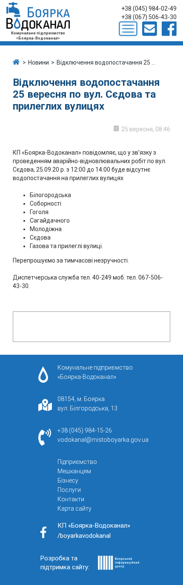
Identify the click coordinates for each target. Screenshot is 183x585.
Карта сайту (74, 508)
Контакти (70, 499)
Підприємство (77, 461)
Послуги (69, 489)
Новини (38, 62)
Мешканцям (74, 471)
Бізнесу (67, 480)
